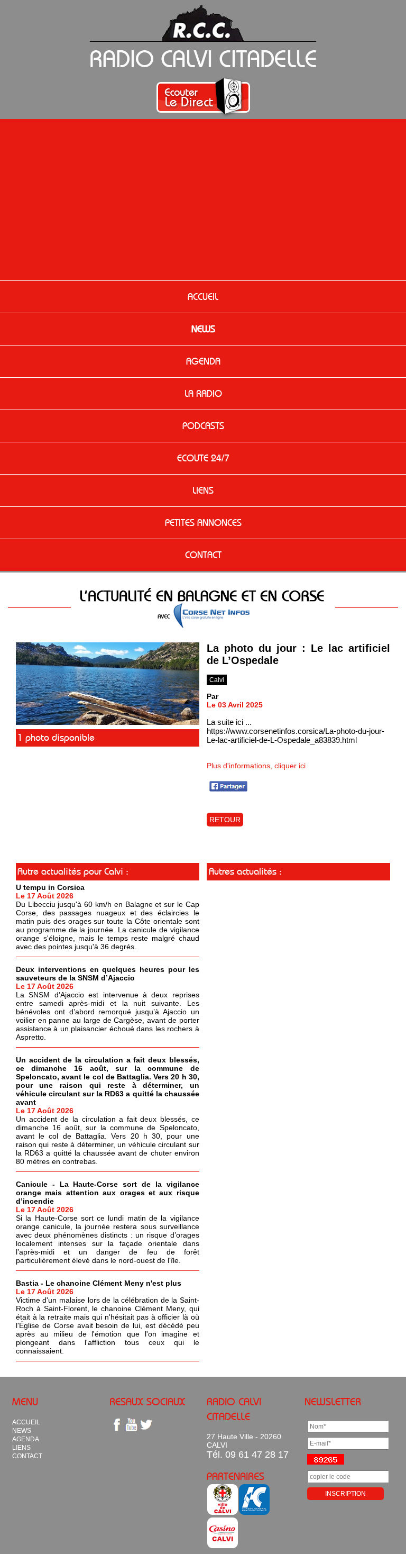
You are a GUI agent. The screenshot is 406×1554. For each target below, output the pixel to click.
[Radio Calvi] (107, 722)
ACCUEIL (203, 297)
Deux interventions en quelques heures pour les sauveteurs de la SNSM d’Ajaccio (107, 973)
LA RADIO (203, 393)
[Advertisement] (203, 201)
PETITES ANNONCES (203, 523)
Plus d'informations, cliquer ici (256, 765)
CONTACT (203, 555)
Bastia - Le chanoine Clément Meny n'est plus (98, 1283)
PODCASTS (203, 426)
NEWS (203, 329)
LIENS (203, 490)
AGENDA (203, 361)
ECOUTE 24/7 (203, 458)
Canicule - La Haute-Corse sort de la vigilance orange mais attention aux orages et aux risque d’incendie (107, 1192)
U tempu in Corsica (50, 887)
